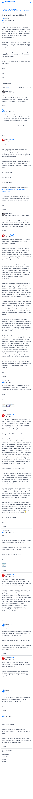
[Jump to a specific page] (30, 87)
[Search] (27, 2)
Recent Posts (5, 757)
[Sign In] (30, 2)
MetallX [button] (7, 18)
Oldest (8, 87)
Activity (4, 759)
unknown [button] (27, 215)
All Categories (5, 754)
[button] (3, 19)
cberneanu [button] (8, 714)
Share (4, 78)
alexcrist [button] (7, 139)
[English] (10, 2)
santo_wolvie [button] (8, 91)
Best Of (4, 761)
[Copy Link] (14, 20)
